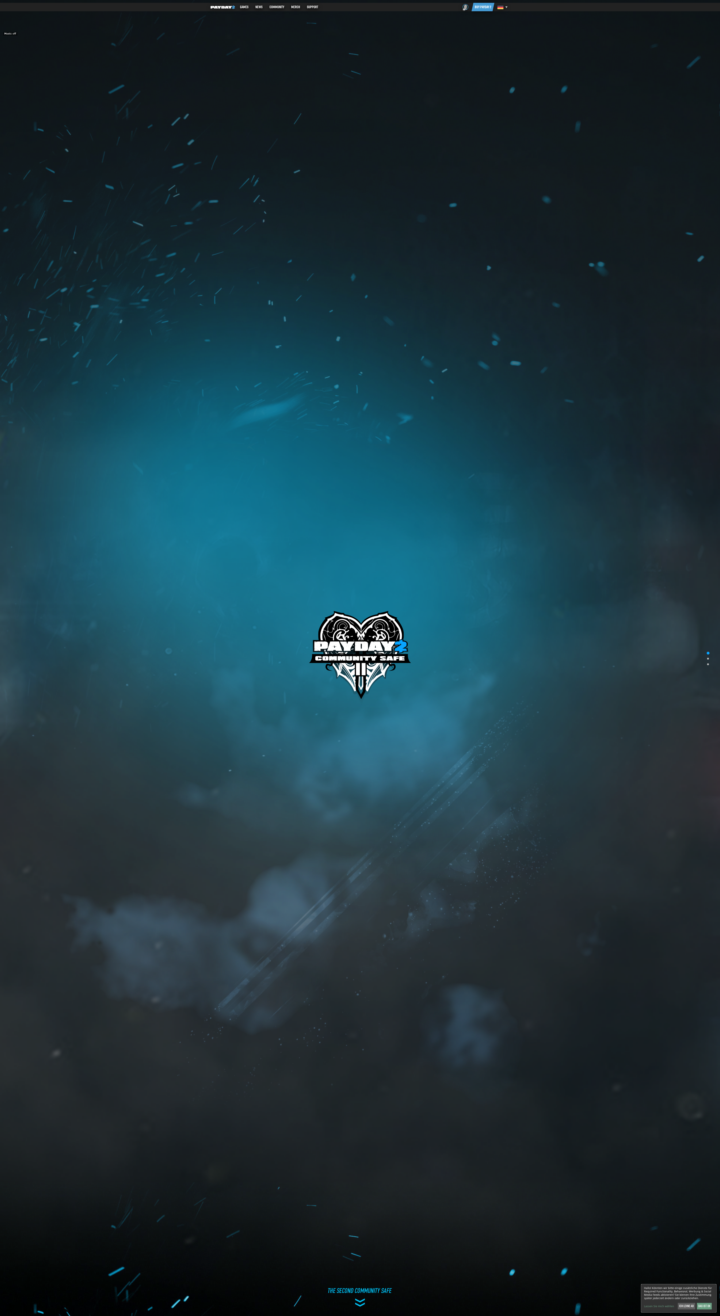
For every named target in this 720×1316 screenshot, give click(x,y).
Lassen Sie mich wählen (659, 1306)
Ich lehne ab (686, 1306)
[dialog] (678, 1298)
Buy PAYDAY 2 (483, 7)
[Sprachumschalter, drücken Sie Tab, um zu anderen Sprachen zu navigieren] (501, 7)
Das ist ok (704, 1306)
